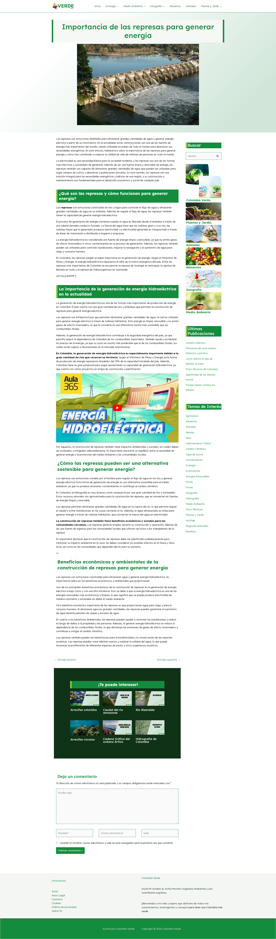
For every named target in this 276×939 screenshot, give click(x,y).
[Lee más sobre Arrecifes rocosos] (84, 727)
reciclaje (190, 520)
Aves (188, 437)
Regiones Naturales (197, 525)
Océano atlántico (196, 342)
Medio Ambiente (198, 312)
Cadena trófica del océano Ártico (116, 740)
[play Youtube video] (117, 407)
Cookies (56, 903)
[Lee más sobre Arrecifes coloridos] (84, 698)
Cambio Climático (196, 448)
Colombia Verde (198, 200)
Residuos (191, 531)
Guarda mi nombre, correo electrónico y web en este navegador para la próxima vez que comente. (116, 842)
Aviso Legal (58, 895)
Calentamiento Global (198, 443)
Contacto (57, 899)
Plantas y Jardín (198, 222)
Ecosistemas (193, 470)
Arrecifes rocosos (82, 739)
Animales (193, 245)
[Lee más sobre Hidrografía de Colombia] (149, 727)
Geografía (194, 290)
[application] (117, 6)
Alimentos (193, 267)
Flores (189, 481)
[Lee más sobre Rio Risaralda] (149, 698)
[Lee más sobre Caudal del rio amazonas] (117, 698)
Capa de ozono (194, 454)
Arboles (190, 432)
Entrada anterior (65, 659)
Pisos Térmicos (194, 509)
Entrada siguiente (168, 659)
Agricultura (192, 415)
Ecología (191, 465)
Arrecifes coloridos (83, 710)
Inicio (55, 891)
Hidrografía (192, 498)
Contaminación (194, 459)
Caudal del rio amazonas (113, 711)
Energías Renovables (197, 476)
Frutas (189, 487)
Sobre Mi (57, 910)
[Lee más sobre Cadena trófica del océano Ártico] (117, 727)
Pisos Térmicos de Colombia (202, 369)
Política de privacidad (64, 907)
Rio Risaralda (145, 710)
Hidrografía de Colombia (146, 740)
